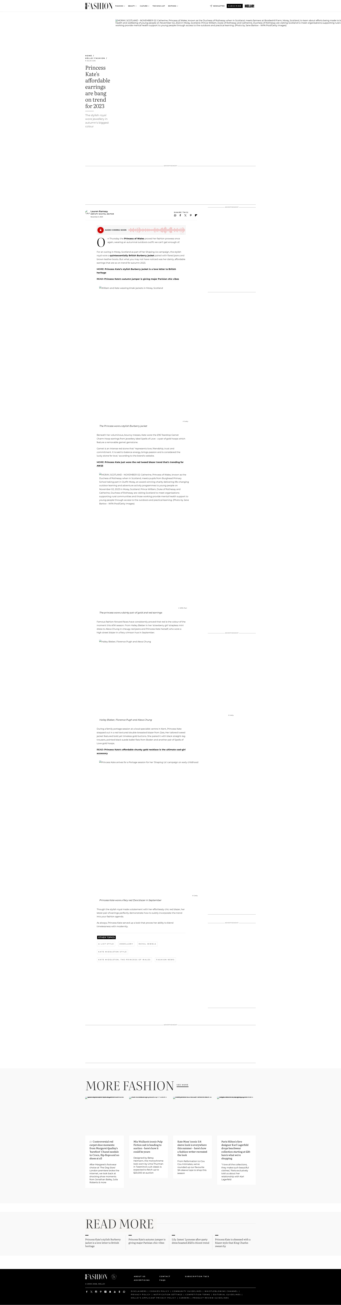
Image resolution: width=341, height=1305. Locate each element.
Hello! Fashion (95, 58)
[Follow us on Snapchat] (110, 1292)
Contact (164, 1276)
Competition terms (197, 1295)
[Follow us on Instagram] (96, 1292)
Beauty (131, 6)
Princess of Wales (134, 238)
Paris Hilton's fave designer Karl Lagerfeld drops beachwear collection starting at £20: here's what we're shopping (235, 1150)
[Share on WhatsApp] (175, 215)
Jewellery (126, 944)
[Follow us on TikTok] (105, 1292)
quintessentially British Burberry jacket (132, 255)
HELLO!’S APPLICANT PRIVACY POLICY (153, 1298)
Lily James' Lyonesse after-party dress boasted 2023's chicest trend (190, 1241)
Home (88, 56)
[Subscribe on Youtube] (115, 1292)
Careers (184, 1298)
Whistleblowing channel (221, 1291)
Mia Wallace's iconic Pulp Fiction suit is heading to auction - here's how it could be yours (148, 1146)
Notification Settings (168, 1295)
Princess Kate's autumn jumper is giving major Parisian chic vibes (141, 279)
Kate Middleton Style (112, 952)
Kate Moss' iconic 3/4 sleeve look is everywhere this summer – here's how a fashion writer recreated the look (192, 1148)
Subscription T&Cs (194, 1276)
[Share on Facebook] (180, 215)
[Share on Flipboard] (196, 215)
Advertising (142, 1280)
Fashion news (165, 960)
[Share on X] (185, 215)
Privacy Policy (141, 1295)
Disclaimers (139, 1291)
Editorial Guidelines (227, 1295)
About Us (140, 1276)
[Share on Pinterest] (191, 215)
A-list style (106, 944)
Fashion (119, 6)
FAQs (162, 1280)
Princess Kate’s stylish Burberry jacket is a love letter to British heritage (103, 1243)
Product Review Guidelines (211, 1298)
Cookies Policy (159, 1291)
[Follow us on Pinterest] (101, 1292)
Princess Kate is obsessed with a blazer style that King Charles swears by (232, 1243)
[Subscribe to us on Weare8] (119, 1292)
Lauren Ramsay (99, 211)
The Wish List (159, 6)
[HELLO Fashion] (99, 6)
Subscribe (234, 6)
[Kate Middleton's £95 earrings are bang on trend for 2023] (249, 6)
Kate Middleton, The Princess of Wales (124, 960)
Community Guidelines (187, 1291)
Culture (143, 6)
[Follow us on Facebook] (87, 1292)
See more (182, 1085)
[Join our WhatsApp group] (124, 1292)
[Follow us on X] (91, 1292)
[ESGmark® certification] (112, 1276)
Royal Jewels (147, 944)
